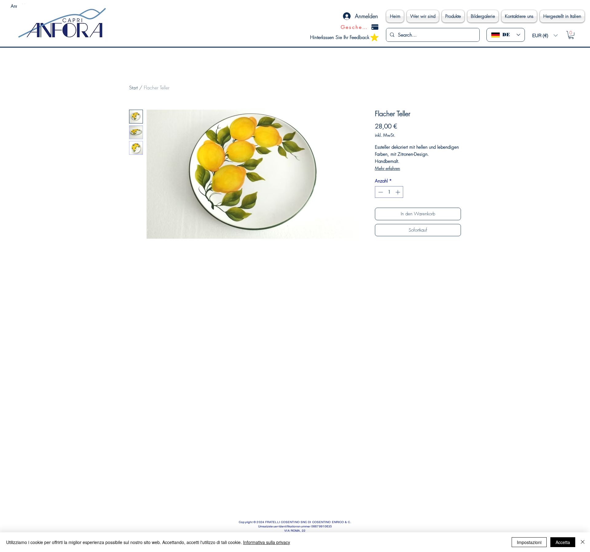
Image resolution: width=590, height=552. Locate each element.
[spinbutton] (389, 192)
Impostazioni (529, 542)
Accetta (563, 542)
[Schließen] (582, 542)
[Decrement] (380, 192)
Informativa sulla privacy (266, 542)
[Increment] (398, 192)
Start (133, 87)
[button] (545, 35)
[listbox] (545, 35)
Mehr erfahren (387, 168)
